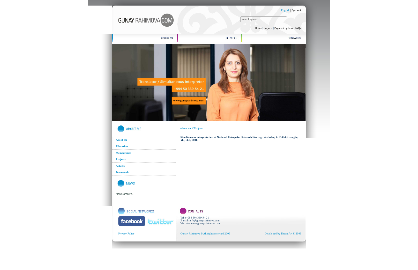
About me (121, 139)
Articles (120, 165)
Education (122, 146)
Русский (296, 10)
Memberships (123, 152)
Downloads (122, 172)
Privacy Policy (126, 233)
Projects (268, 28)
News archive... (125, 193)
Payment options (283, 28)
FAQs (298, 28)
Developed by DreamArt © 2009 (283, 233)
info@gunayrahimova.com (204, 220)
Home (258, 28)
